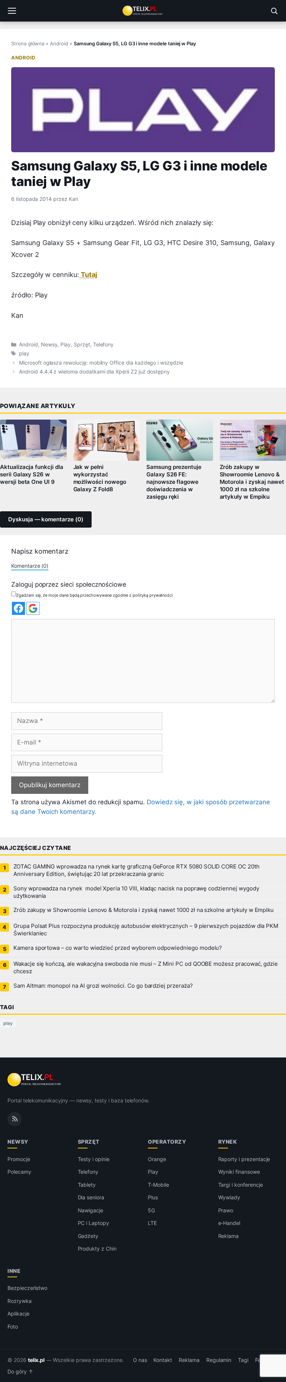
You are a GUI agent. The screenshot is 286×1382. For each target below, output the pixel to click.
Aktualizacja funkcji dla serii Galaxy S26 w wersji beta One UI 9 (31, 474)
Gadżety (88, 1236)
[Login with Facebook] (18, 608)
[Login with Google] (32, 608)
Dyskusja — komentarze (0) (45, 519)
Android (59, 43)
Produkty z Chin (97, 1248)
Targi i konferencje (240, 1184)
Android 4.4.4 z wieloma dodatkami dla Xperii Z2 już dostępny (94, 372)
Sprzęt (82, 345)
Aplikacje (18, 1313)
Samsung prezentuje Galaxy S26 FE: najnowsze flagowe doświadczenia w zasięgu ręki (173, 482)
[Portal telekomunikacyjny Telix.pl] (143, 10)
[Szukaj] (274, 11)
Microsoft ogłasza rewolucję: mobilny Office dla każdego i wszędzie (101, 363)
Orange (157, 1159)
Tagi (243, 1360)
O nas (140, 1360)
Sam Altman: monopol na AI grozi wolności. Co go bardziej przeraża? (103, 985)
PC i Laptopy (93, 1223)
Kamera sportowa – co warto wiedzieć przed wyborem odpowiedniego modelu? (117, 948)
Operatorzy (167, 1141)
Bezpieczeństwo (27, 1288)
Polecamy (19, 1171)
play (24, 353)
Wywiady (229, 1197)
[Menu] (12, 11)
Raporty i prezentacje (244, 1159)
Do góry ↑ (20, 1372)
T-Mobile (158, 1184)
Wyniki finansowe (239, 1171)
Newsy (49, 345)
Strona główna (27, 43)
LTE (152, 1223)
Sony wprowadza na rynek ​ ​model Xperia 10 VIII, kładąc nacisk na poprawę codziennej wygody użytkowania (136, 892)
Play (65, 345)
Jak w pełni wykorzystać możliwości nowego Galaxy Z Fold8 (99, 478)
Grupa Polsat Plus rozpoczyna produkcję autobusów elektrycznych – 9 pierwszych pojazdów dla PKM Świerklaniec (145, 930)
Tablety (87, 1184)
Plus (153, 1197)
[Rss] (14, 1119)
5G (151, 1210)
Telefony (103, 345)
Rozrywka (19, 1301)
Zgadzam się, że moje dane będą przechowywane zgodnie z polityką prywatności (94, 595)
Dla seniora (91, 1197)
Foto (12, 1326)
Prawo (225, 1210)
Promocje (18, 1159)
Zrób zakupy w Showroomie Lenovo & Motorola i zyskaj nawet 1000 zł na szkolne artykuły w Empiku (143, 910)
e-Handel (229, 1223)
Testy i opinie (93, 1159)
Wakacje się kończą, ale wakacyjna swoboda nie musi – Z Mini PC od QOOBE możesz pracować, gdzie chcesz (145, 968)
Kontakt (162, 1360)
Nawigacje (91, 1210)
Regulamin (219, 1360)
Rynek (227, 1141)
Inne (13, 1271)
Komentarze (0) (29, 566)
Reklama (228, 1236)
